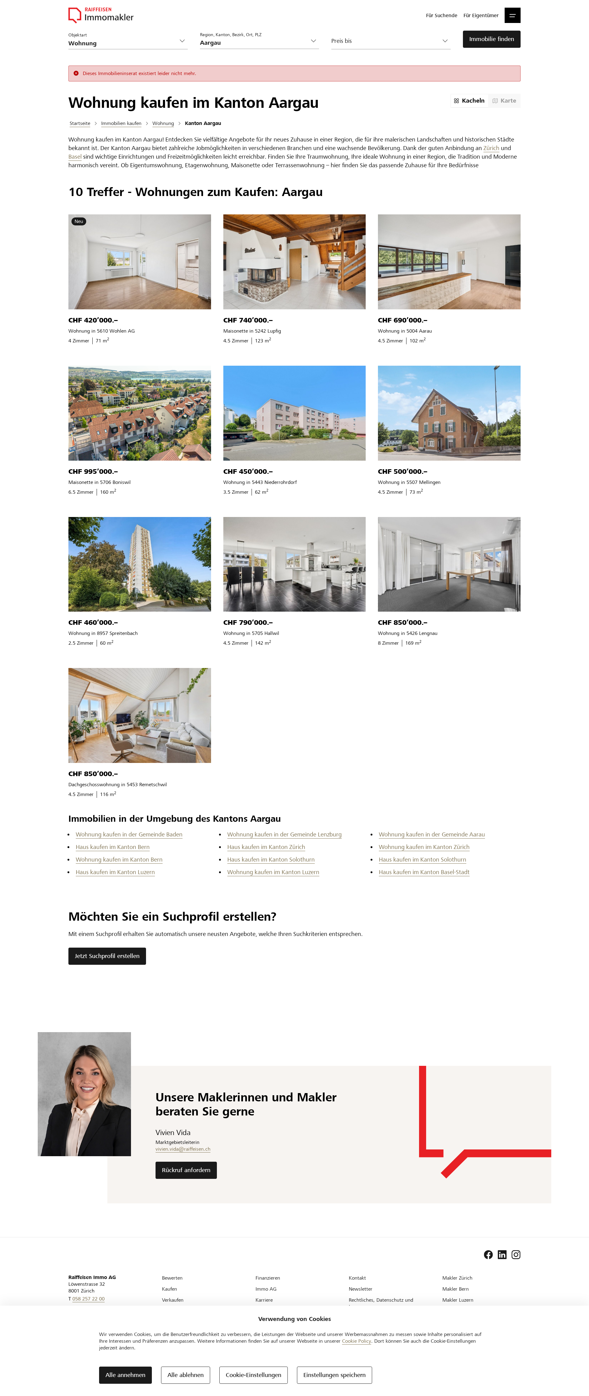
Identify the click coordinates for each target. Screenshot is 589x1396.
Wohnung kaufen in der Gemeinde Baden (129, 834)
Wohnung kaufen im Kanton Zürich (424, 847)
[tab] (469, 100)
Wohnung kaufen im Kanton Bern (119, 859)
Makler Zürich (457, 1278)
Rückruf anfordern (186, 1170)
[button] (513, 15)
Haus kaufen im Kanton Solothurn (271, 859)
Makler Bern (455, 1289)
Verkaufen (172, 1300)
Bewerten (172, 1278)
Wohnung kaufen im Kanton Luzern (273, 872)
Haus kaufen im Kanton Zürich (266, 847)
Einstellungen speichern (334, 1375)
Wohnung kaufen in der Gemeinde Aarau (432, 834)
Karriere (264, 1300)
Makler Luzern (457, 1300)
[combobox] (255, 42)
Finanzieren (268, 1278)
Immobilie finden (491, 39)
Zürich (491, 148)
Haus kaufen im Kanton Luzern (115, 872)
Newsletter (360, 1289)
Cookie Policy (356, 1341)
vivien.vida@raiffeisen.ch (183, 1149)
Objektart (77, 34)
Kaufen (169, 1289)
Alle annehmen (125, 1375)
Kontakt (357, 1278)
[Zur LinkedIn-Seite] (502, 1254)
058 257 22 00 (88, 1299)
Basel (75, 156)
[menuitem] (442, 15)
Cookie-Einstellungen (253, 1375)
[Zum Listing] (139, 261)
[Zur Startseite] (101, 15)
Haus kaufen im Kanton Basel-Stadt (424, 872)
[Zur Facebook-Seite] (488, 1254)
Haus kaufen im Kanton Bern (113, 847)
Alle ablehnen (185, 1375)
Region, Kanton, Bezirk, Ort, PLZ (230, 34)
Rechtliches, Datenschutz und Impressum (381, 1303)
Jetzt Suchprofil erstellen (107, 956)
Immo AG (266, 1289)
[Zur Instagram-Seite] (516, 1254)
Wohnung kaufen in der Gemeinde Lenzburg (284, 834)
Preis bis (341, 40)
